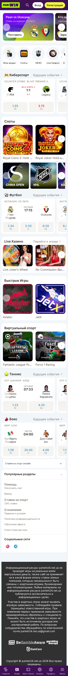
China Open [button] (15, 185)
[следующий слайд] (61, 27)
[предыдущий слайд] (6, 27)
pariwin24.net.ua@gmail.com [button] (38, 631)
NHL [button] (36, 185)
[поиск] (27, 5)
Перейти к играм (45, 241)
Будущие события (46, 75)
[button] (38, 55)
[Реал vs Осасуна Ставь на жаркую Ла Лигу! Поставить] (29, 39)
